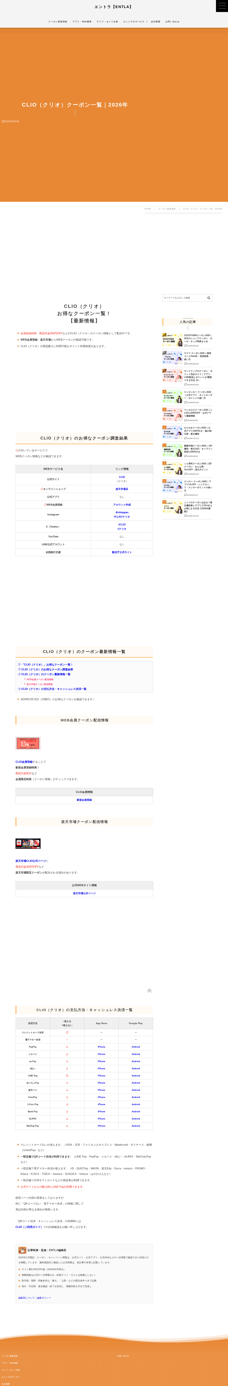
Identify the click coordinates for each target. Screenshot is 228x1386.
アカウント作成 (122, 504)
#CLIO (117, 516)
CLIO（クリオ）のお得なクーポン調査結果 (47, 669)
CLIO (122, 477)
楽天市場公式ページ (84, 893)
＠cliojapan (122, 512)
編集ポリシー (44, 1297)
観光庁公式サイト (122, 552)
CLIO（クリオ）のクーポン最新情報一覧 (45, 674)
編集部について (26, 1297)
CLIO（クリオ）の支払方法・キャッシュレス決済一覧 (53, 688)
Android (136, 1047)
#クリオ (125, 516)
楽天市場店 (122, 489)
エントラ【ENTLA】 (113, 7)
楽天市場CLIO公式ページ (31, 860)
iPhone (101, 1047)
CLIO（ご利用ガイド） (29, 1226)
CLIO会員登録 (24, 761)
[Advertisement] (105, 254)
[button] (222, 6)
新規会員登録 (84, 799)
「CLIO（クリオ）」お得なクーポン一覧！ (47, 664)
